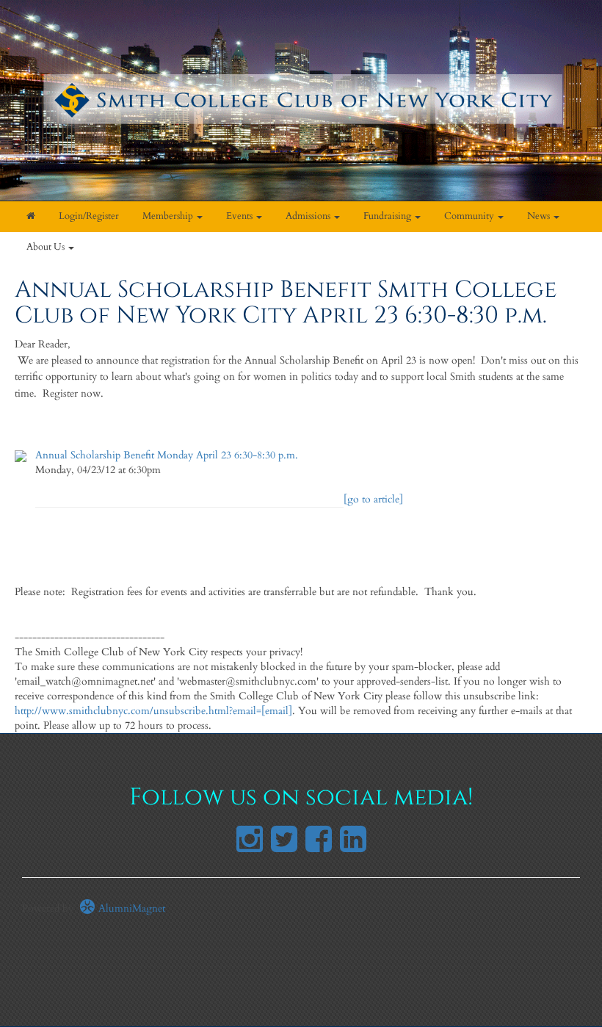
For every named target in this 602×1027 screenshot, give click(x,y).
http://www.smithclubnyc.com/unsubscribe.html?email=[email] (153, 711)
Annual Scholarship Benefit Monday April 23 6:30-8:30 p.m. (166, 455)
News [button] (539, 216)
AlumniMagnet (130, 908)
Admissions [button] (309, 216)
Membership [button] (168, 216)
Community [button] (470, 216)
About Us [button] (46, 247)
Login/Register (89, 216)
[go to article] (373, 499)
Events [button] (240, 216)
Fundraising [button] (388, 216)
